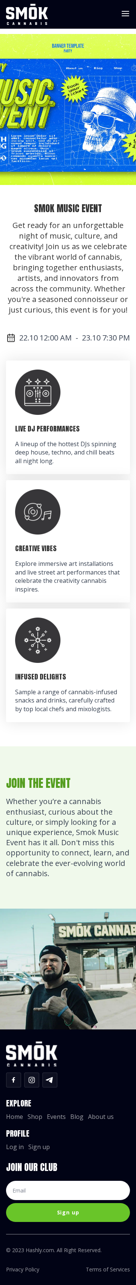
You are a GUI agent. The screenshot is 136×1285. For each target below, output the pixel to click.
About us (101, 1117)
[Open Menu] (125, 14)
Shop (35, 1117)
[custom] (13, 1080)
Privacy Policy (22, 1269)
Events (56, 1117)
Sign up (39, 1147)
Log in (15, 1147)
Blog (76, 1117)
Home (14, 1117)
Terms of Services (108, 1269)
